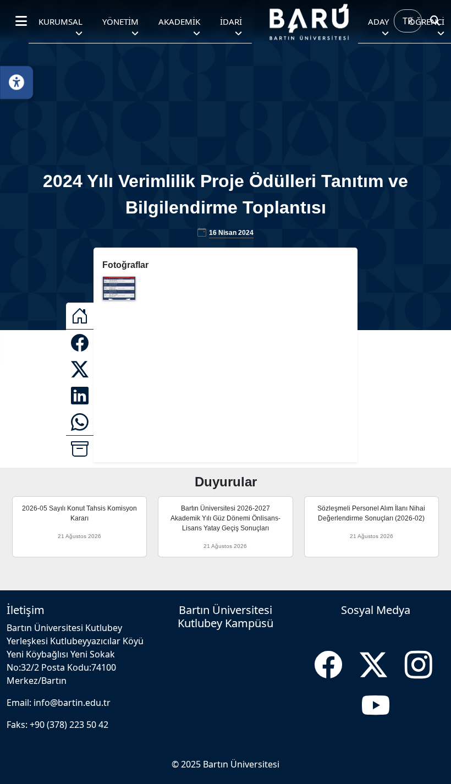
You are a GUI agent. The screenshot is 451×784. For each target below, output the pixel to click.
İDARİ (231, 21)
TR (408, 21)
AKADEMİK (179, 21)
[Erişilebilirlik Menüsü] (16, 82)
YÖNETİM (120, 21)
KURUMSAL (60, 21)
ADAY (378, 21)
